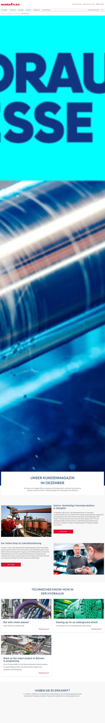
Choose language (78, 4)
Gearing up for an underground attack (77, 622)
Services (21, 10)
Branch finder (101, 4)
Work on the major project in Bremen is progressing (23, 659)
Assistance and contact (90, 4)
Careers (28, 10)
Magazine (36, 10)
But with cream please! (16, 622)
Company (4, 10)
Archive (16, 13)
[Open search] (95, 10)
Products (13, 10)
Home (2, 13)
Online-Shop (46, 10)
